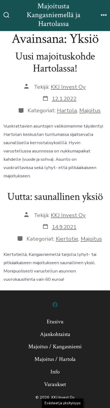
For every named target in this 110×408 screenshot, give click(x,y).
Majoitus (90, 110)
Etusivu (55, 321)
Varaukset (55, 384)
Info (55, 371)
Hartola (67, 110)
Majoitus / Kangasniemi (55, 346)
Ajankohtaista (55, 334)
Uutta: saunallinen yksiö (55, 197)
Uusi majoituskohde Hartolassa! (55, 62)
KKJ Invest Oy (68, 87)
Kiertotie (67, 238)
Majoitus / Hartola (55, 359)
